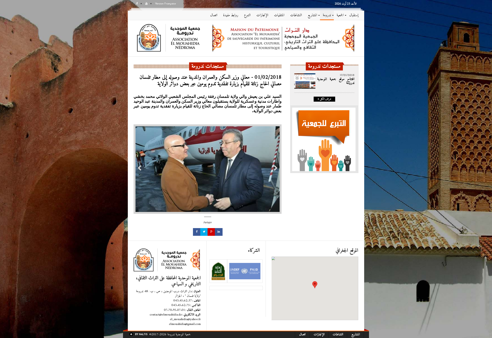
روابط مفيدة (230, 15)
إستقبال (353, 15)
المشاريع (312, 15)
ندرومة (327, 15)
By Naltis (141, 334)
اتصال (213, 15)
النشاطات (296, 15)
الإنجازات (262, 15)
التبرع (247, 15)
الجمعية (340, 15)
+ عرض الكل (324, 99)
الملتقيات (279, 15)
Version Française (165, 4)
